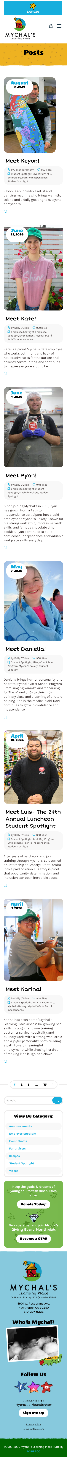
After (35, 662)
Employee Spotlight (22, 1133)
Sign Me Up (33, 1413)
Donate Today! (34, 1204)
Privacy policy (33, 1424)
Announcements (20, 1126)
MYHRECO (33, 1451)
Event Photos (18, 1141)
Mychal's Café (44, 335)
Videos (13, 1171)
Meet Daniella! (26, 649)
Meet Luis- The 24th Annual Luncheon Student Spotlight (33, 819)
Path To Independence (34, 177)
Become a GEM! (33, 1239)
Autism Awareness (43, 1002)
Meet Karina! (23, 989)
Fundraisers (17, 1148)
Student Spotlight (21, 1163)
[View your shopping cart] (51, 26)
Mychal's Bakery (28, 492)
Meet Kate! (21, 319)
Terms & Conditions (33, 1428)
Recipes (14, 1156)
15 (45, 1084)
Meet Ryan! (21, 476)
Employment (26, 335)
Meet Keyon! (22, 161)
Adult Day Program (44, 839)
